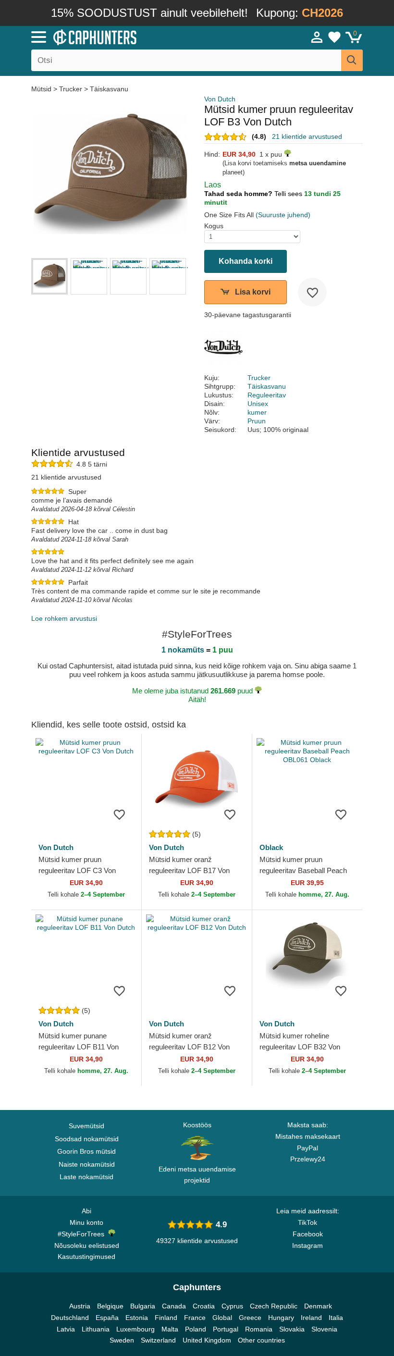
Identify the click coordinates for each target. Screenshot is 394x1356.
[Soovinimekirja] (312, 292)
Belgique (110, 1306)
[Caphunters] (125, 36)
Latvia (66, 1329)
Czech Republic (273, 1306)
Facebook (308, 1234)
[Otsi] (352, 60)
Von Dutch (219, 99)
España (107, 1317)
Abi (86, 1211)
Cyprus (232, 1306)
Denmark (318, 1306)
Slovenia (324, 1329)
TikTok (307, 1222)
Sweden (122, 1340)
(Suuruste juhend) (283, 215)
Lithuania (96, 1329)
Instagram (307, 1245)
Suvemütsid (86, 1126)
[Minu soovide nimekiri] (334, 37)
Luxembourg (135, 1329)
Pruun (256, 421)
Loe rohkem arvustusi (64, 618)
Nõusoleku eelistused (86, 1245)
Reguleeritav (266, 395)
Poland (195, 1329)
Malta (169, 1329)
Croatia (204, 1306)
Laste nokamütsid (86, 1177)
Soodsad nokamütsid (87, 1139)
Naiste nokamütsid (87, 1164)
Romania (258, 1329)
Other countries (261, 1340)
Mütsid (42, 89)
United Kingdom (207, 1340)
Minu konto (86, 1222)
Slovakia (292, 1329)
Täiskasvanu (109, 89)
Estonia (136, 1317)
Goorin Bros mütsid (86, 1151)
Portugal (225, 1329)
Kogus (213, 226)
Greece (250, 1317)
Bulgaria (142, 1306)
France (195, 1317)
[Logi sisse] (317, 37)
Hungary (281, 1317)
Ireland (311, 1317)
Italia (336, 1317)
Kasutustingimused (86, 1256)
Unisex (257, 403)
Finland (166, 1317)
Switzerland (158, 1340)
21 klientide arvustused (307, 136)
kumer (257, 412)
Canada (174, 1306)
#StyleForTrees (83, 1234)
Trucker (70, 89)
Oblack (271, 847)
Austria (79, 1306)
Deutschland (70, 1317)
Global (222, 1317)
